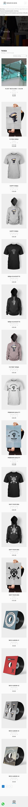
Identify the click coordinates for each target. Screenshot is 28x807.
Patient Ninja (14, 367)
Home (3, 38)
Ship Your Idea (14, 504)
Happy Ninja (14, 186)
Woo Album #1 (14, 640)
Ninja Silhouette (14, 276)
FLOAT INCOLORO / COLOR (14, 89)
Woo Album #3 (14, 731)
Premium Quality (14, 412)
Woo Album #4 (14, 776)
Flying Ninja (14, 139)
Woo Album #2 (14, 685)
